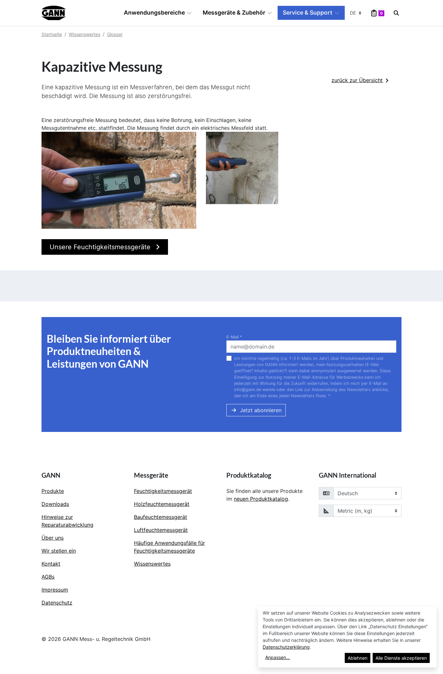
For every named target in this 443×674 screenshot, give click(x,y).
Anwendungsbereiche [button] (154, 12)
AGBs (48, 576)
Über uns (53, 537)
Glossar (115, 34)
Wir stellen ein (59, 550)
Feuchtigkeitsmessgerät (163, 491)
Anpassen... (277, 657)
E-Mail (234, 337)
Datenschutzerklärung (286, 647)
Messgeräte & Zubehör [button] (234, 12)
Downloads (55, 504)
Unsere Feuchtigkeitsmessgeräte (101, 247)
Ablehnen (357, 658)
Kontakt (51, 563)
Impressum (55, 589)
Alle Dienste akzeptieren (401, 658)
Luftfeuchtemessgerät (161, 530)
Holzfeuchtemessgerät (161, 504)
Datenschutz (57, 602)
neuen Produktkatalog (261, 499)
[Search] (396, 12)
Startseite (52, 34)
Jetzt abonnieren (260, 410)
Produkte (53, 491)
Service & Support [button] (307, 12)
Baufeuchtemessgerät (160, 517)
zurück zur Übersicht (357, 80)
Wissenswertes (84, 34)
